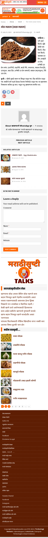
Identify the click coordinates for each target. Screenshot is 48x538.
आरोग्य (4, 487)
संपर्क (3, 432)
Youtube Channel (8, 496)
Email (6, 233)
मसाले (38, 32)
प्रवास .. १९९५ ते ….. (8, 452)
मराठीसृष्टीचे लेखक (7, 445)
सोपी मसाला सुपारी (18, 178)
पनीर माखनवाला (20, 398)
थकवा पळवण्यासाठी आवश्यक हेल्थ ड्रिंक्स (17, 300)
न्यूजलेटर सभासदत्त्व (7, 424)
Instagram (5, 503)
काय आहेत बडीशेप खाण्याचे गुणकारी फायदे (18, 311)
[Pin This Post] (12, 92)
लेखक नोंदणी (5, 417)
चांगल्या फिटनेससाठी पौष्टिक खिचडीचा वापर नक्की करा (23, 321)
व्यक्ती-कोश (5, 476)
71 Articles (39, 126)
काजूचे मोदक (18, 371)
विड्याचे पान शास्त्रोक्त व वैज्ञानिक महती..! (17, 304)
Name (6, 226)
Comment (7, 208)
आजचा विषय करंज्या (19, 167)
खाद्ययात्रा (5, 483)
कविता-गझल (5, 490)
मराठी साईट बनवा (7, 456)
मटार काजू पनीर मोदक (22, 353)
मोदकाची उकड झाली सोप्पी (24, 380)
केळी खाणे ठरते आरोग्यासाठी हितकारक (16, 307)
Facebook (5, 499)
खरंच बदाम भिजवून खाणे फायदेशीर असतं (17, 314)
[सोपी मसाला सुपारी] (5, 183)
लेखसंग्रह (5, 472)
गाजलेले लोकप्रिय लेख (8, 463)
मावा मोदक (17, 336)
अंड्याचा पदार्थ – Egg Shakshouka (24, 155)
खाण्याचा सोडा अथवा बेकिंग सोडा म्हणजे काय (19, 293)
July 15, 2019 (7, 32)
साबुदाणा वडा (18, 389)
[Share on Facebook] (4, 92)
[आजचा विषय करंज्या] (5, 171)
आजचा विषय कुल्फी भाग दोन (12, 324)
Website (6, 240)
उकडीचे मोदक (19, 345)
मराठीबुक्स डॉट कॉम (7, 511)
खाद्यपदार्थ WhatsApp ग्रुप (23, 32)
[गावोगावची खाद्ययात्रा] (24, 5)
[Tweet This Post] (8, 92)
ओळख (12, 22)
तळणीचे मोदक (19, 362)
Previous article (24, 140)
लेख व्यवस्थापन (6, 413)
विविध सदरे (5, 459)
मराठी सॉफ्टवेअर (6, 467)
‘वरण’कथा (5, 317)
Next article (24, 143)
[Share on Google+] (4, 96)
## (8, 104)
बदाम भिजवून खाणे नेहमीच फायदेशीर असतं (18, 297)
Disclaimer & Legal (8, 439)
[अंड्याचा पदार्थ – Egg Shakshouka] (5, 160)
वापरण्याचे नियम (6, 428)
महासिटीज (5, 479)
